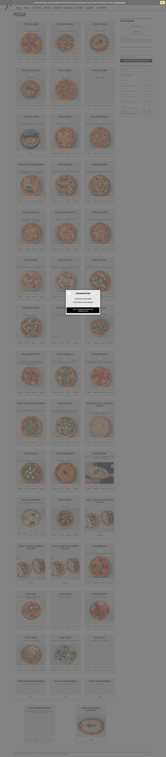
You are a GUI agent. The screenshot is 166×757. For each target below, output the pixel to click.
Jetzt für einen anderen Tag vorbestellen (83, 310)
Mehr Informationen (119, 2)
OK (162, 2)
